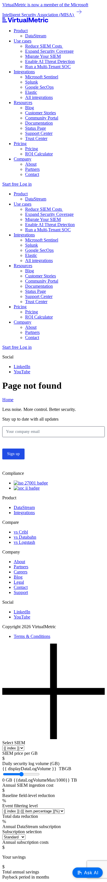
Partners (32, 169)
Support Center (39, 133)
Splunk (31, 82)
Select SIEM (13, 742)
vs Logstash (24, 542)
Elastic (31, 92)
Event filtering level (20, 805)
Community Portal (41, 117)
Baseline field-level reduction (28, 795)
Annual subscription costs (25, 842)
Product (21, 30)
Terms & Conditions (32, 636)
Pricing (20, 143)
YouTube (22, 371)
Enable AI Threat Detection (50, 61)
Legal (19, 582)
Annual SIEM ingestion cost (27, 785)
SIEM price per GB (20, 753)
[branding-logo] (53, 20)
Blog (29, 107)
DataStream (35, 35)
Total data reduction (20, 816)
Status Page (35, 128)
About (31, 164)
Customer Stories (40, 112)
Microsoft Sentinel (41, 76)
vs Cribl (21, 532)
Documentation (39, 123)
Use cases (22, 40)
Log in (26, 184)
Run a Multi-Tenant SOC (48, 66)
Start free (11, 184)
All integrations (39, 97)
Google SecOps (39, 87)
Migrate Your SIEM (43, 56)
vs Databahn (25, 537)
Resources (23, 102)
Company (22, 159)
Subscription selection (22, 831)
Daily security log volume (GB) (30, 763)
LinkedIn (22, 366)
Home (7, 399)
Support (21, 592)
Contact (32, 174)
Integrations (24, 71)
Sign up (13, 454)
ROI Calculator (39, 153)
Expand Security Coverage (49, 51)
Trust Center (36, 138)
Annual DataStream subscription (31, 826)
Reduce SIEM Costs (44, 46)
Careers (20, 571)
